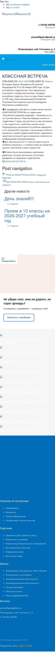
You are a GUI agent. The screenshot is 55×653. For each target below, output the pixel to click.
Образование (12, 507)
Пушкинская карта (14, 587)
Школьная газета (14, 591)
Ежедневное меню (15, 551)
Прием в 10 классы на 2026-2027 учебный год (27, 215)
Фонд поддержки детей (17, 595)
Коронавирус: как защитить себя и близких (26, 570)
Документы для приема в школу (21, 535)
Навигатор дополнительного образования (26, 543)
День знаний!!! (19, 198)
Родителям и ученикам (17, 539)
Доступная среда (14, 555)
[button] (54, 67)
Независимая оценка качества (20, 520)
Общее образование (16, 516)
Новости (49, 81)
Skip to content (13, 7)
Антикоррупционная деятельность (22, 582)
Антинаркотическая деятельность (22, 578)
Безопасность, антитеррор (18, 574)
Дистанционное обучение (18, 547)
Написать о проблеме (19, 317)
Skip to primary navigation (18, 4)
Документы (11, 512)
